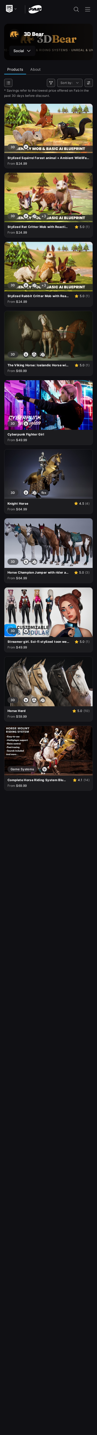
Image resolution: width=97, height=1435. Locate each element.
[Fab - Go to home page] (35, 9)
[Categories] (8, 83)
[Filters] (51, 83)
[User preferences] (89, 83)
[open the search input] (76, 9)
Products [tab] (15, 69)
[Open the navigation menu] (88, 9)
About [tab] (35, 69)
